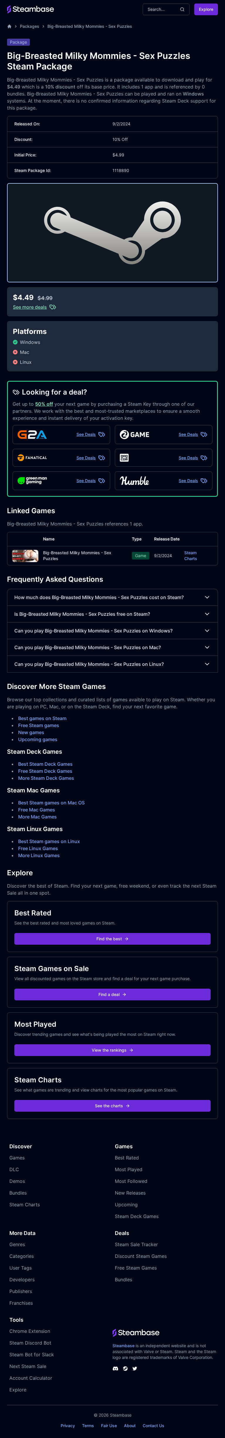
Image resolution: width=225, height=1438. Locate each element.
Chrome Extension (29, 1331)
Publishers (20, 1291)
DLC (14, 1169)
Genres (17, 1244)
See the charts (109, 1105)
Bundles (18, 1193)
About (130, 1425)
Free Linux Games (38, 848)
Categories (21, 1256)
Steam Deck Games (136, 1216)
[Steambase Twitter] (134, 1368)
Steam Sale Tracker (136, 1244)
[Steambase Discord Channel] (115, 1368)
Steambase (123, 1345)
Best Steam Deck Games (45, 764)
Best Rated (127, 1158)
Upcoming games (37, 739)
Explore (206, 9)
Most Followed (131, 1181)
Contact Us (153, 1425)
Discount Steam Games (141, 1256)
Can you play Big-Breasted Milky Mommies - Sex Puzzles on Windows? (93, 631)
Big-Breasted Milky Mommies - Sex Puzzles (89, 26)
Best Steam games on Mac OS (51, 803)
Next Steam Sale (27, 1366)
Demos (17, 1181)
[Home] (9, 26)
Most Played (128, 1169)
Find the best (109, 938)
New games (31, 732)
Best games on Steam (42, 718)
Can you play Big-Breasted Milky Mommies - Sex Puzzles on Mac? (87, 647)
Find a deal (109, 994)
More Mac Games (37, 817)
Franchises (21, 1303)
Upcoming (126, 1204)
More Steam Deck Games (46, 778)
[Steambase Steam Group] (125, 1368)
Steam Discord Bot (30, 1343)
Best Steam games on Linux (49, 841)
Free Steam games (38, 725)
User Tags (20, 1268)
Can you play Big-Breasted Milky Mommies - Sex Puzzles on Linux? (89, 664)
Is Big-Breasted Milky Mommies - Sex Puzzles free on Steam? (82, 614)
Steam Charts (190, 555)
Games (17, 1158)
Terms (88, 1425)
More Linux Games (39, 855)
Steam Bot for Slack (31, 1354)
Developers (22, 1279)
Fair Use (109, 1425)
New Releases (130, 1193)
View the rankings (109, 1050)
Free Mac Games (36, 810)
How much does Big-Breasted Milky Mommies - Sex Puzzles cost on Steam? (99, 597)
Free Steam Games (136, 1268)
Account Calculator (30, 1378)
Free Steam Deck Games (45, 771)
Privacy (68, 1425)
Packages (29, 26)
